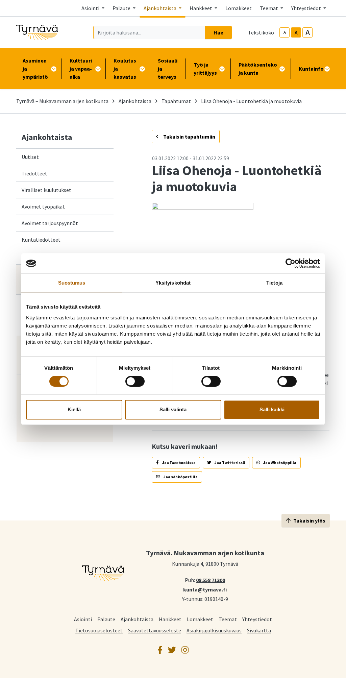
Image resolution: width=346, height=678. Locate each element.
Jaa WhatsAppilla (279, 462)
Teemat (228, 619)
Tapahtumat (176, 101)
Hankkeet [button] (201, 8)
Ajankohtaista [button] (160, 8)
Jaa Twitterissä (229, 462)
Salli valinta (173, 409)
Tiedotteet (34, 173)
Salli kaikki (272, 409)
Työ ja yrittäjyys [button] (205, 68)
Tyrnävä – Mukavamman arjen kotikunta (62, 101)
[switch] (135, 381)
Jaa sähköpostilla (180, 476)
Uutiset (30, 156)
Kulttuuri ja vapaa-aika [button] (81, 68)
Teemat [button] (269, 8)
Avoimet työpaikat (43, 206)
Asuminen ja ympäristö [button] (35, 68)
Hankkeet (170, 619)
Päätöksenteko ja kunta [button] (258, 68)
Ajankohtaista (135, 101)
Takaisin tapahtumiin (188, 136)
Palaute (106, 619)
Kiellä (74, 409)
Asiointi (83, 619)
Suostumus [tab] (71, 283)
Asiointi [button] (90, 8)
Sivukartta (259, 630)
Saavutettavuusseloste (154, 630)
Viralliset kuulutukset (46, 190)
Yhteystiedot (257, 619)
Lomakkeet (238, 8)
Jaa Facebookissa (179, 462)
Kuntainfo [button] (311, 68)
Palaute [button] (122, 8)
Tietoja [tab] (274, 283)
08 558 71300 (210, 580)
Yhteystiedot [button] (306, 8)
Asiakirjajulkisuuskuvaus (214, 630)
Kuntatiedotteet (41, 239)
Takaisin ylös (309, 520)
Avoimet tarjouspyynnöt (50, 223)
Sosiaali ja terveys (167, 68)
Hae (218, 32)
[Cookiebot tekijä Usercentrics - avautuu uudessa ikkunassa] (290, 263)
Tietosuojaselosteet (99, 630)
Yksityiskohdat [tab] (173, 283)
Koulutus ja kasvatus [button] (125, 68)
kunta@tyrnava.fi (205, 589)
